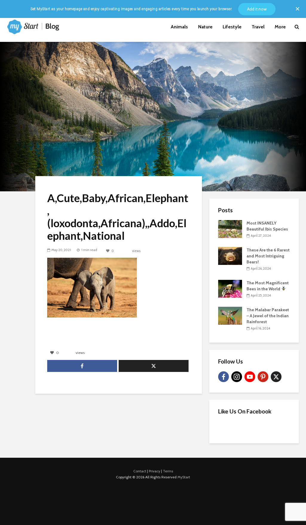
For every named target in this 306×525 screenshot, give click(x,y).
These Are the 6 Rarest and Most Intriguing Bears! (268, 256)
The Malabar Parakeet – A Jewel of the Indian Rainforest (268, 315)
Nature (205, 27)
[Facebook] (223, 376)
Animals (179, 27)
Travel (258, 27)
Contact (139, 471)
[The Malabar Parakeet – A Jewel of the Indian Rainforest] (230, 315)
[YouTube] (249, 376)
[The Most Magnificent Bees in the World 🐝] (230, 288)
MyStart (184, 477)
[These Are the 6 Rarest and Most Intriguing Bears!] (230, 255)
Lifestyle (232, 27)
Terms (168, 471)
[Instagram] (236, 376)
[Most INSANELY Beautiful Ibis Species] (230, 228)
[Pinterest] (263, 376)
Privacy (154, 471)
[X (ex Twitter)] (276, 376)
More (280, 27)
